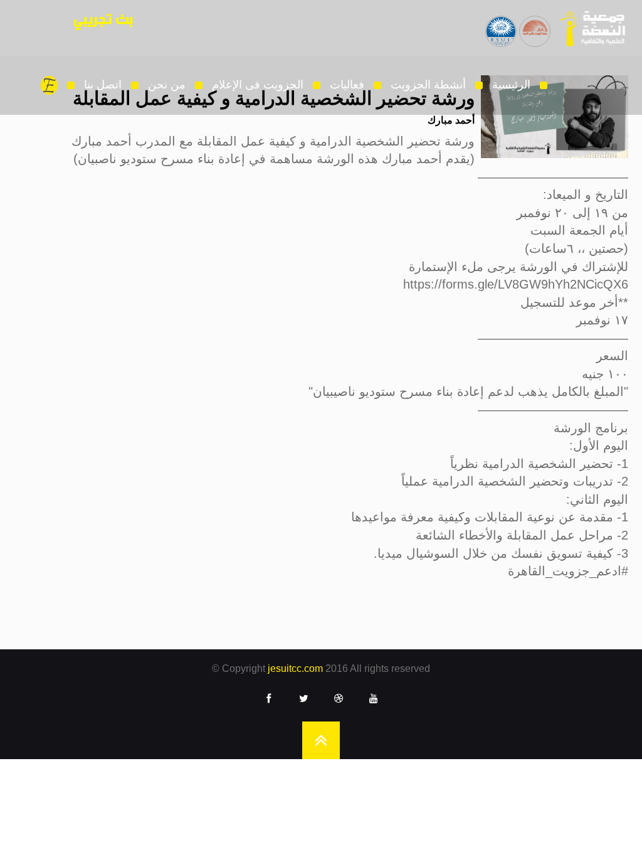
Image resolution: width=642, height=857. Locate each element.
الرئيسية (511, 84)
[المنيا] (534, 23)
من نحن (167, 84)
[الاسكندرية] (501, 23)
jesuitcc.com (295, 668)
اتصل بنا (103, 84)
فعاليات (347, 84)
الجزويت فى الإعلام (257, 84)
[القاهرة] (588, 28)
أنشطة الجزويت (428, 84)
